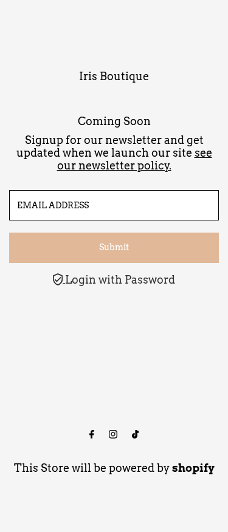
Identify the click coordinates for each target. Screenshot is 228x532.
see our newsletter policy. (134, 159)
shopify (193, 468)
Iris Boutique (114, 76)
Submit (114, 247)
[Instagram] (113, 434)
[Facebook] (91, 434)
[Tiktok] (135, 434)
